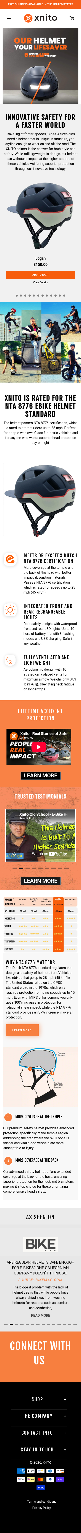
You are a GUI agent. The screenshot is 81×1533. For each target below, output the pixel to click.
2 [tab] (21, 296)
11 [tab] (60, 296)
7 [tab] (43, 296)
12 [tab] (64, 296)
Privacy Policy (41, 1508)
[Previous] (12, 838)
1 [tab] (17, 296)
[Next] (68, 838)
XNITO (47, 1462)
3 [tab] (25, 296)
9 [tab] (51, 296)
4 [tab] (30, 296)
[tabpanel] (40, 233)
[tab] (34, 100)
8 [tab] (47, 296)
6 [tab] (38, 296)
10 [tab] (56, 296)
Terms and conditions (41, 1501)
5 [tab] (34, 296)
